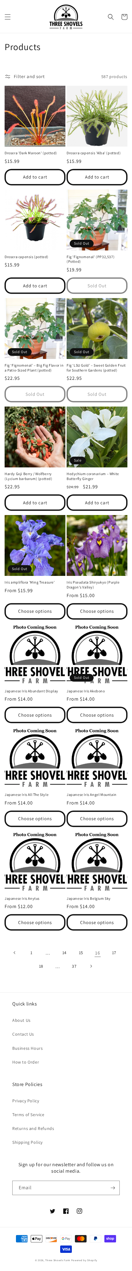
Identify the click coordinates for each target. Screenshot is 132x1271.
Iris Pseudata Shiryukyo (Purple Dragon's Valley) (93, 584)
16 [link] (97, 953)
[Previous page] (14, 952)
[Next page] (91, 966)
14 (64, 952)
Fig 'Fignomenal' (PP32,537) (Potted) (91, 259)
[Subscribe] (112, 1188)
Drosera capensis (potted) (27, 256)
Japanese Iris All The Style (27, 794)
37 (74, 966)
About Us (21, 1020)
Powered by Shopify (84, 1260)
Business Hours (27, 1048)
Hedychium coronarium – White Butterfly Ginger (93, 476)
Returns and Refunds (33, 1128)
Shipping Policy (27, 1142)
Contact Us (23, 1034)
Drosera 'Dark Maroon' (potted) (31, 153)
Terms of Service (28, 1114)
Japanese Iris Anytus (22, 898)
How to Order (25, 1062)
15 (81, 952)
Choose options (35, 611)
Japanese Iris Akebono (86, 691)
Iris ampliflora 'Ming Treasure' (30, 582)
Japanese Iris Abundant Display (31, 691)
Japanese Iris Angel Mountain (92, 794)
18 (41, 966)
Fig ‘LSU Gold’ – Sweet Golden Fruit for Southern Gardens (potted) (96, 367)
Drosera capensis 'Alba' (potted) (94, 153)
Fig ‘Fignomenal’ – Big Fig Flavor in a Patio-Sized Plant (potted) (34, 367)
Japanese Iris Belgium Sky (89, 898)
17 (114, 952)
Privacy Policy (25, 1101)
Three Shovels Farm (57, 1260)
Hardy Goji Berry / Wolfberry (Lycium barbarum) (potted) (28, 476)
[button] (7, 17)
